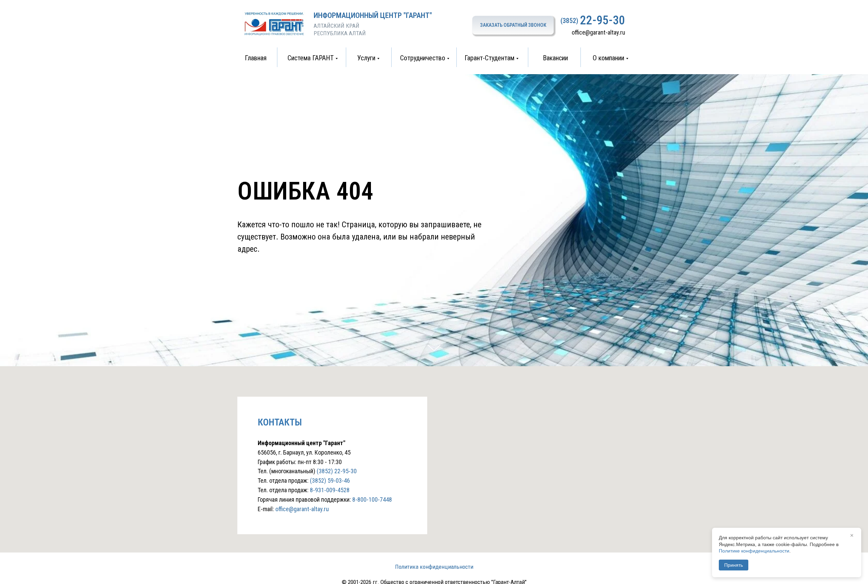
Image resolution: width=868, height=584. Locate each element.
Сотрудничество (422, 58)
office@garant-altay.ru (598, 32)
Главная (256, 58)
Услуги (366, 58)
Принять (733, 565)
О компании (608, 58)
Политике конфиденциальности (754, 551)
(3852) (569, 21)
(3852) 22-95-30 (337, 471)
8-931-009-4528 (330, 490)
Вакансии (555, 58)
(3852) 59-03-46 (330, 480)
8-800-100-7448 (372, 499)
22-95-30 (602, 20)
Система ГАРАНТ (311, 58)
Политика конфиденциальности (434, 566)
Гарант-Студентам (489, 58)
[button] (513, 25)
